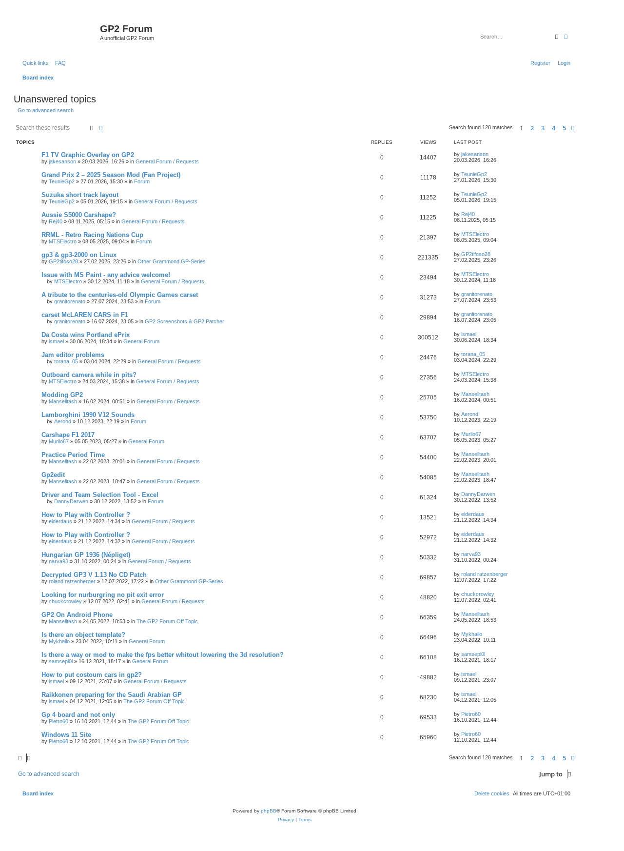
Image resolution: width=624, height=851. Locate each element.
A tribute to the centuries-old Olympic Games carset (119, 294)
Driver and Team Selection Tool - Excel (99, 494)
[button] (572, 128)
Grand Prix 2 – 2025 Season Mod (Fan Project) (110, 174)
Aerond (62, 421)
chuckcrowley (65, 601)
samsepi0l (61, 661)
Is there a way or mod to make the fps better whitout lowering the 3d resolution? (162, 654)
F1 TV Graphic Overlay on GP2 (87, 154)
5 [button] (564, 127)
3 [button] (543, 127)
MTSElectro (63, 241)
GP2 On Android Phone (77, 614)
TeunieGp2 (62, 181)
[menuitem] (58, 63)
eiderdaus (60, 521)
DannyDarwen (71, 501)
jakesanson (62, 161)
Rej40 (55, 221)
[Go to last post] (492, 154)
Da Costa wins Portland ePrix (85, 334)
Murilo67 (59, 441)
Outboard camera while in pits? (88, 374)
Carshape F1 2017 (68, 434)
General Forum (141, 341)
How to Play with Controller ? (85, 514)
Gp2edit (53, 474)
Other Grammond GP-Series (171, 261)
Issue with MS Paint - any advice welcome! (105, 274)
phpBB (268, 810)
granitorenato (69, 301)
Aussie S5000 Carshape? (78, 214)
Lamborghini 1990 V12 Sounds (88, 414)
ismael (56, 341)
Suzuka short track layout (79, 194)
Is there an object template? (83, 634)
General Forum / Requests (167, 161)
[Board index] (58, 31)
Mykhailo (59, 641)
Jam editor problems (72, 354)
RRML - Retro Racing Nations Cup (92, 234)
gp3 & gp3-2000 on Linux (79, 254)
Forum (142, 181)
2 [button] (532, 127)
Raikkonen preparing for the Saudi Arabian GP (111, 694)
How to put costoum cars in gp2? (91, 674)
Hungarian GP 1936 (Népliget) (85, 554)
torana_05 (66, 361)
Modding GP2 (62, 394)
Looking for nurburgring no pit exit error (102, 594)
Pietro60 (58, 721)
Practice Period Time (73, 454)
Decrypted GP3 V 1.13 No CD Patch (94, 574)
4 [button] (553, 127)
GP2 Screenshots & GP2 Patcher (184, 321)
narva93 (58, 561)
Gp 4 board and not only (78, 714)
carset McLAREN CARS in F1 (84, 314)
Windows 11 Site (66, 734)
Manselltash (63, 401)
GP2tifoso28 (63, 261)
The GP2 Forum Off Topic (167, 621)
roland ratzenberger (72, 581)
